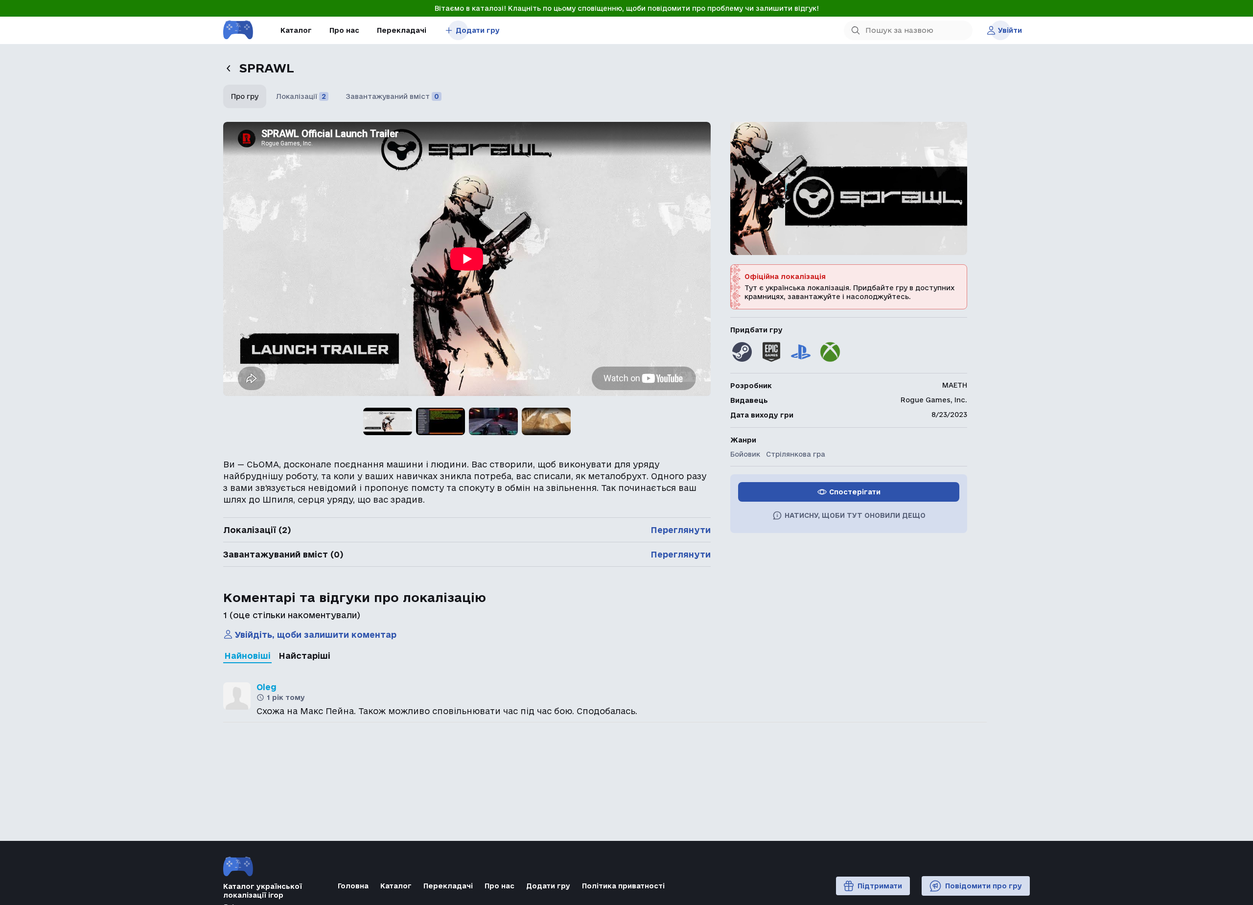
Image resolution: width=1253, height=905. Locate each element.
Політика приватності (623, 886)
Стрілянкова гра (795, 454)
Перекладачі (401, 30)
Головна (353, 886)
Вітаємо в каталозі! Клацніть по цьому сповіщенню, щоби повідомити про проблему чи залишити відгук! (627, 8)
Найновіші (247, 655)
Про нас (344, 30)
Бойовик (745, 454)
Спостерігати (855, 492)
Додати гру (478, 30)
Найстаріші (304, 655)
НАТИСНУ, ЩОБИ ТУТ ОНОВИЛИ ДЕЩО (855, 515)
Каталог (296, 30)
